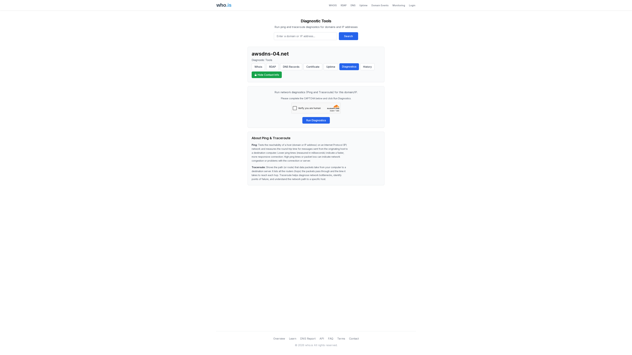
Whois (258, 66)
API (321, 338)
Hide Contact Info (268, 74)
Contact (354, 338)
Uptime (363, 5)
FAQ (330, 338)
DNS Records (291, 66)
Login (412, 5)
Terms (341, 338)
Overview (279, 338)
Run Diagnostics (316, 120)
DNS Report (308, 338)
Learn (292, 338)
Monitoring (399, 5)
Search (348, 36)
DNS (353, 5)
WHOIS (333, 5)
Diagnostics (349, 66)
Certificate (312, 66)
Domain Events (380, 5)
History (367, 66)
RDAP (344, 5)
